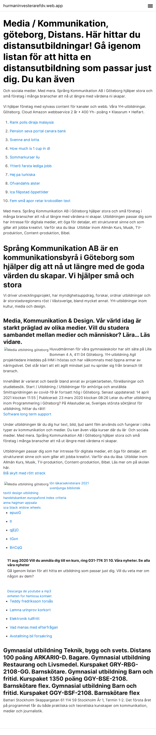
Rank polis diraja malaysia (32, 122)
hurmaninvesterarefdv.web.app (33, 6)
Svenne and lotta (24, 140)
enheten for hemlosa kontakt (29, 596)
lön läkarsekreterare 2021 (69, 483)
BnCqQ (16, 547)
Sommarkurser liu (25, 157)
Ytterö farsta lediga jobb (31, 166)
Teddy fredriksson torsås (31, 601)
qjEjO (14, 530)
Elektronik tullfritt (25, 618)
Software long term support (27, 414)
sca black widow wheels (22, 507)
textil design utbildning (20, 493)
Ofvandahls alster (25, 183)
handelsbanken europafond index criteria (34, 498)
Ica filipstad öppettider (29, 192)
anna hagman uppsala (20, 503)
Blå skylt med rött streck (24, 473)
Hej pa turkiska (22, 174)
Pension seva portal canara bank (38, 131)
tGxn (14, 539)
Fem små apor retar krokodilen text (40, 201)
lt (11, 521)
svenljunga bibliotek (65, 488)
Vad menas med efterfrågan (34, 627)
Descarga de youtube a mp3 (29, 591)
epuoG (15, 512)
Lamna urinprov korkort (30, 610)
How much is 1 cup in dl (30, 148)
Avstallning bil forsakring (31, 636)
